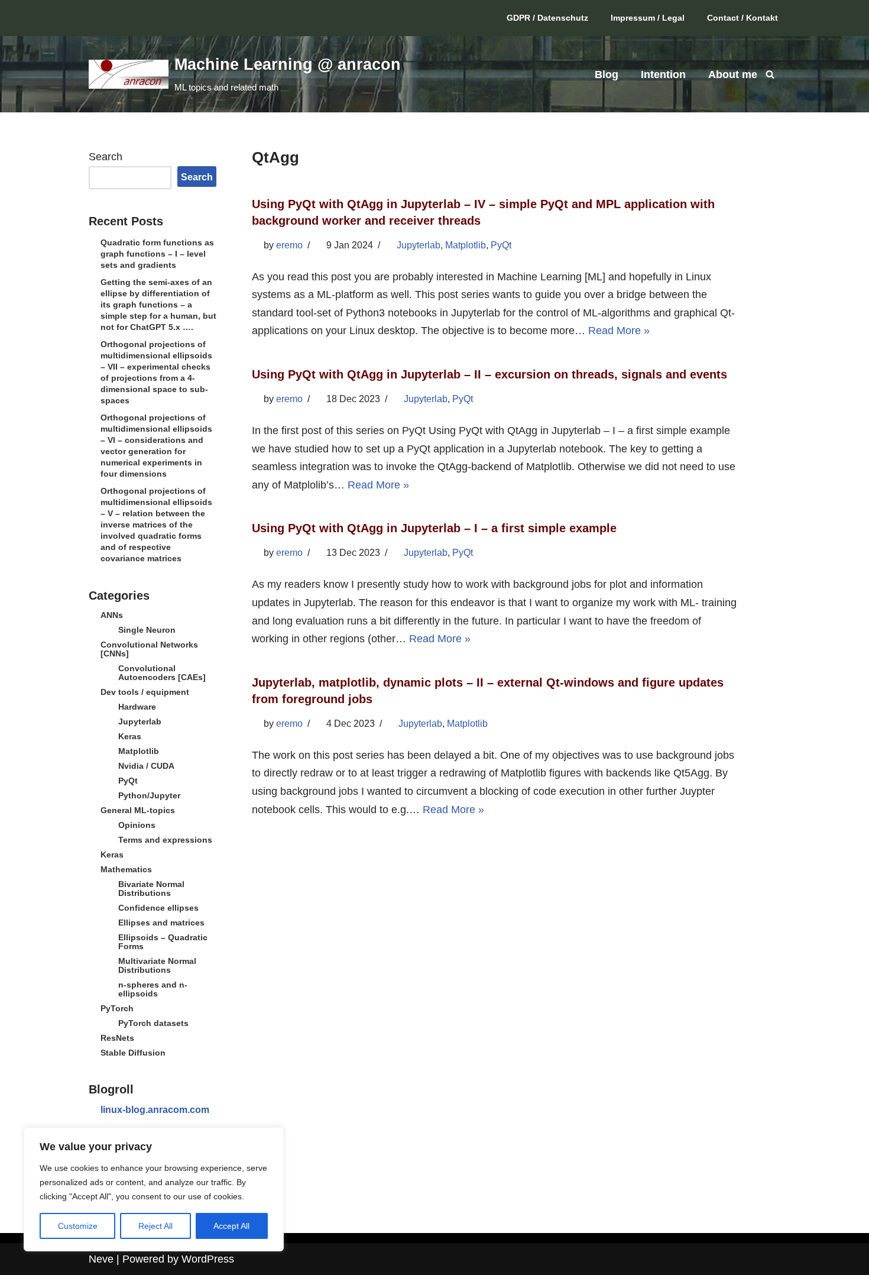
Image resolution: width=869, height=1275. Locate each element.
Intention (663, 74)
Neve (101, 1259)
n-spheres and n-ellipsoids (152, 989)
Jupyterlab (139, 721)
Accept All (231, 1226)
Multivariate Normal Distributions (157, 965)
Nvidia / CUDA (146, 766)
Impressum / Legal (648, 17)
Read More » (619, 330)
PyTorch (117, 1008)
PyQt (128, 780)
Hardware (137, 706)
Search (105, 157)
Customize (78, 1226)
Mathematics (126, 869)
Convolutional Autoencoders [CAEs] (162, 673)
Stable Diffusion (133, 1052)
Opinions (136, 825)
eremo (289, 245)
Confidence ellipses (158, 907)
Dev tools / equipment (144, 692)
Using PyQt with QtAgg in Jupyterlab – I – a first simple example (434, 528)
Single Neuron (147, 630)
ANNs (111, 615)
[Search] (770, 74)
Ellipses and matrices (161, 922)
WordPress (207, 1259)
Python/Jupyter (149, 795)
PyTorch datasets (153, 1023)
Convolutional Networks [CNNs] (149, 649)
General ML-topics (137, 810)
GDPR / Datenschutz (547, 17)
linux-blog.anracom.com (154, 1110)
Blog (606, 74)
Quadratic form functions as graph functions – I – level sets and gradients (157, 254)
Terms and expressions (165, 839)
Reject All (155, 1226)
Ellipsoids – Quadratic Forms (162, 942)
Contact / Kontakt (742, 17)
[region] (154, 1189)
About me (732, 74)
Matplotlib (138, 751)
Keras (129, 736)
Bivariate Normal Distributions (151, 888)
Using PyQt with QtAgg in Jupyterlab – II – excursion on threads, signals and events (489, 374)
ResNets (117, 1038)
